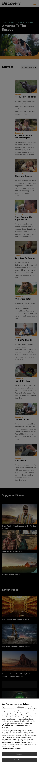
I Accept (19, 754)
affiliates (20, 707)
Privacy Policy (28, 723)
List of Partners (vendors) (11, 748)
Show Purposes (19, 760)
